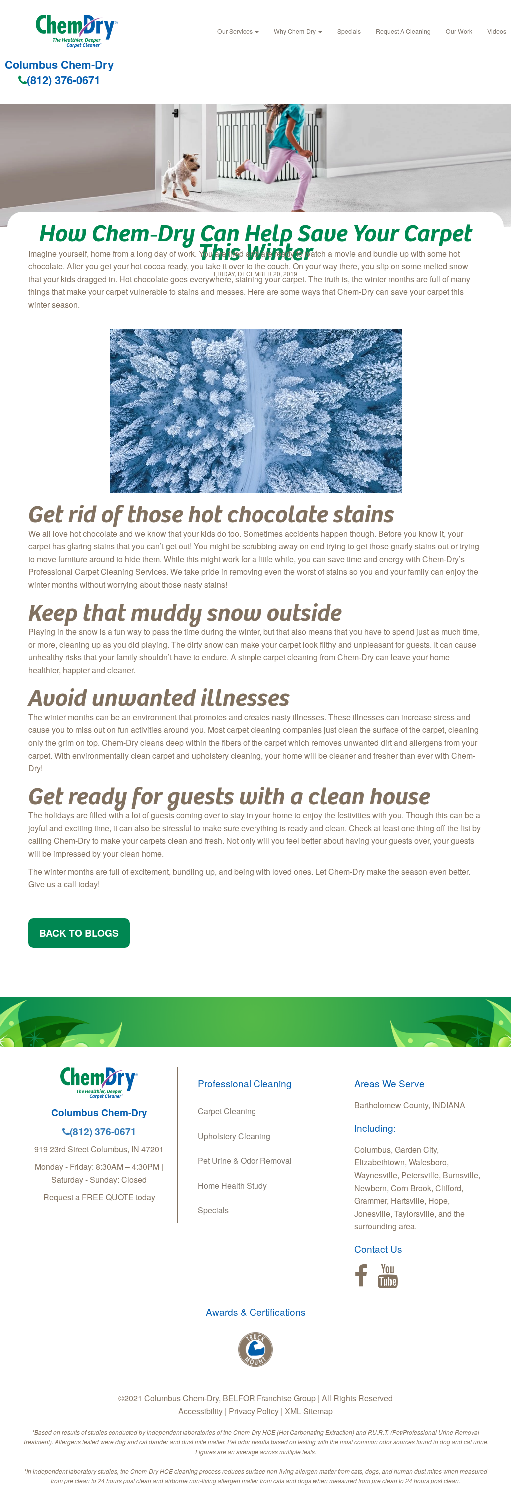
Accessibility (200, 1411)
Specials (349, 31)
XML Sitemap (309, 1411)
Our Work (459, 31)
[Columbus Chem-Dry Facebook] (361, 1276)
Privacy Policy (254, 1411)
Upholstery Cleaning (234, 1136)
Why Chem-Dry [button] (295, 31)
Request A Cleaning (403, 31)
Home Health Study (232, 1185)
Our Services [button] (235, 31)
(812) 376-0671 (63, 80)
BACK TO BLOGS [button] (79, 933)
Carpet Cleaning (227, 1111)
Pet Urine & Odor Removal (245, 1160)
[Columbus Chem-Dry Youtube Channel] (387, 1276)
